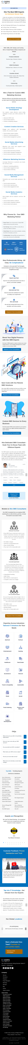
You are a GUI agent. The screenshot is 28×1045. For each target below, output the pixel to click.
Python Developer (6, 1000)
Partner (4, 988)
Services (4, 975)
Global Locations (6, 990)
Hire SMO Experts (6, 808)
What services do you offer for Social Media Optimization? (12, 736)
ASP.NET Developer (7, 1003)
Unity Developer (6, 1022)
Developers (5, 977)
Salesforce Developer (7, 1021)
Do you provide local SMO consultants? (11, 747)
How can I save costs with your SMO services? (11, 742)
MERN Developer (6, 997)
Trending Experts (17, 771)
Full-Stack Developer (7, 994)
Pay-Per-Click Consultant (20, 794)
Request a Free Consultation (14, 39)
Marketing (5, 982)
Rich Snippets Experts (19, 797)
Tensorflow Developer (7, 1025)
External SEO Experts (6, 801)
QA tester (5, 984)
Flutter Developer (6, 1006)
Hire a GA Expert (5, 784)
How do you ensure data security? (10, 756)
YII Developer (6, 1013)
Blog (4, 986)
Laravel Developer (7, 1011)
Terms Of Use (18, 1034)
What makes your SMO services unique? (12, 751)
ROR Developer (6, 1016)
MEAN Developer (6, 999)
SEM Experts (17, 784)
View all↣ (17, 808)
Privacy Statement (11, 1034)
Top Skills (8, 771)
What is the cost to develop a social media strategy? (12, 761)
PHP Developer (6, 1010)
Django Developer (6, 1002)
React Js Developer (7, 1005)
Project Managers (6, 980)
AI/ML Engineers (6, 995)
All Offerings (5, 1027)
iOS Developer (6, 1017)
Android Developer (7, 1019)
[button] (26, 474)
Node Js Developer (7, 1008)
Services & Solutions (14, 773)
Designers (5, 978)
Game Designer (6, 1024)
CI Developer (5, 1014)
